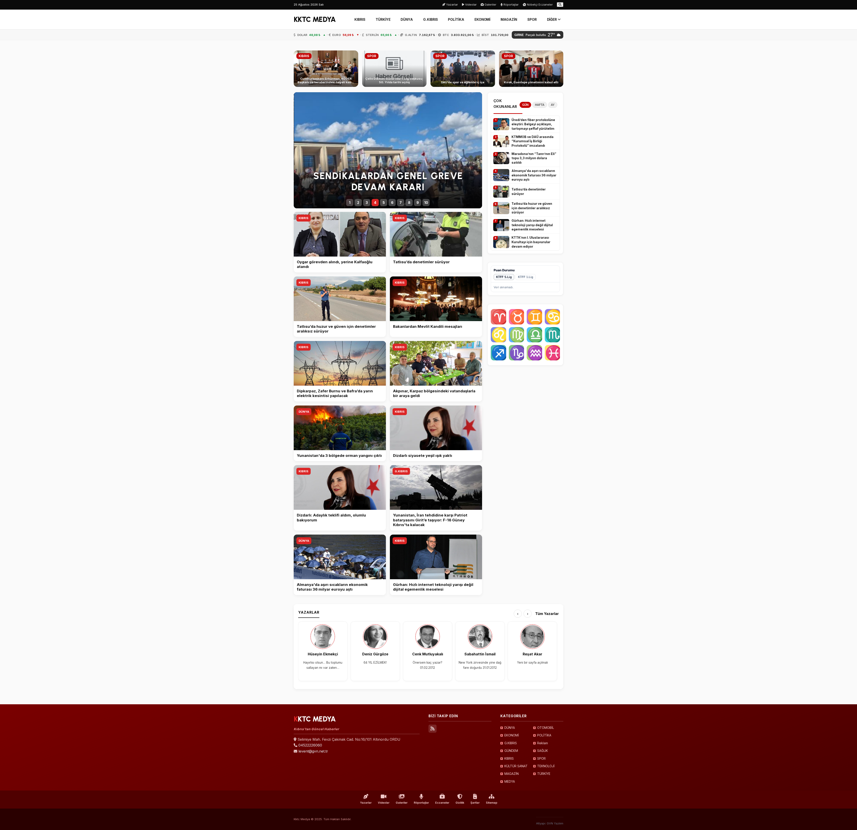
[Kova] (534, 352)
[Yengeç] (552, 316)
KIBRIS (359, 19)
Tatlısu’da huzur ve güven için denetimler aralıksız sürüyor (532, 208)
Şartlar (475, 802)
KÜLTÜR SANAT (516, 766)
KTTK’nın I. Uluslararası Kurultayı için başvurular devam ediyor (531, 242)
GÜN (525, 105)
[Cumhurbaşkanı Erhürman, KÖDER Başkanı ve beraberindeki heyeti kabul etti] (326, 68)
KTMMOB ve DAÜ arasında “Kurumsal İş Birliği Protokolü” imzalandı (532, 141)
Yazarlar (451, 4)
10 (426, 202)
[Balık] (552, 352)
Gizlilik (460, 802)
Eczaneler (442, 802)
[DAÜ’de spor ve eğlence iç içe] (463, 68)
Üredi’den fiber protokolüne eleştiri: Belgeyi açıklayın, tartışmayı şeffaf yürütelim (533, 124)
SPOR (532, 19)
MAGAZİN (509, 19)
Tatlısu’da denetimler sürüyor (529, 191)
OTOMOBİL (545, 728)
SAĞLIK (542, 751)
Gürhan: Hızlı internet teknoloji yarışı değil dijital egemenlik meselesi (532, 225)
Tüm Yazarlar (547, 613)
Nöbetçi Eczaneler (539, 4)
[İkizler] (534, 316)
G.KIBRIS (430, 19)
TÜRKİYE (383, 19)
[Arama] (560, 4)
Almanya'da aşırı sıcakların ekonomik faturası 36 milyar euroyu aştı (534, 175)
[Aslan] (498, 335)
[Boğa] (516, 316)
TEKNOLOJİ (546, 766)
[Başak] (516, 335)
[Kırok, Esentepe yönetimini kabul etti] (531, 68)
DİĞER (552, 19)
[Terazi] (534, 335)
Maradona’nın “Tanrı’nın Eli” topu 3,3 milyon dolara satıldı (534, 158)
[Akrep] (552, 335)
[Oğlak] (516, 352)
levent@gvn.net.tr (313, 751)
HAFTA (539, 105)
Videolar (470, 4)
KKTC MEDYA (315, 19)
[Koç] (498, 316)
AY (553, 105)
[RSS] (432, 729)
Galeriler (490, 4)
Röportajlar (511, 4)
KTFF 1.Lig (525, 277)
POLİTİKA (456, 19)
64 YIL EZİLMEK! (375, 662)
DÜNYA (407, 19)
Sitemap (491, 802)
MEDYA (509, 781)
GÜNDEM (511, 751)
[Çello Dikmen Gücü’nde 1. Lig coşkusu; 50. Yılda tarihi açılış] (394, 68)
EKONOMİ (482, 19)
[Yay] (498, 352)
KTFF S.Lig (504, 277)
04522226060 (310, 745)
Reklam (542, 743)
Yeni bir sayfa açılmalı (532, 662)
